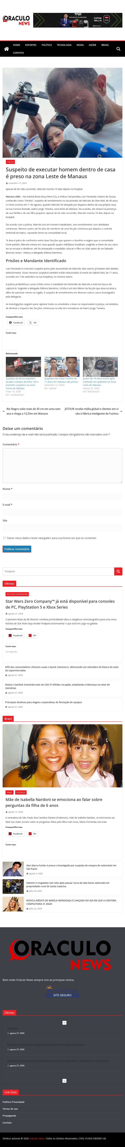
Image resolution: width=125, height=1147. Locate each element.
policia (10, 162)
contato (18, 52)
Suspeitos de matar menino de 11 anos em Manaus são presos (61, 380)
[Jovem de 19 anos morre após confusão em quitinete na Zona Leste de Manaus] (100, 367)
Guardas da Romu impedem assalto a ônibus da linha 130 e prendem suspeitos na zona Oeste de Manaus (22, 383)
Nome (7, 489)
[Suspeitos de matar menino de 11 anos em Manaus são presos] (61, 367)
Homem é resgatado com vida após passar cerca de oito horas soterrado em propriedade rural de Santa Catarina (67, 884)
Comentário (11, 444)
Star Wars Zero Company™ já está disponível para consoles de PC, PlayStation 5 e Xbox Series (60, 604)
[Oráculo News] (6, 49)
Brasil (105, 44)
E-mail (7, 504)
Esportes (30, 44)
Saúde (92, 44)
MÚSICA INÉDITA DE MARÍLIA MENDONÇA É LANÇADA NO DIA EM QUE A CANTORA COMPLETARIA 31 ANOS (71, 902)
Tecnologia (64, 44)
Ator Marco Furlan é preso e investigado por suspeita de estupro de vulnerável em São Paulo (71, 867)
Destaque (20, 792)
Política (47, 44)
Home (16, 44)
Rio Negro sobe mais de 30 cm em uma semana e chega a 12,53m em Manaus (33, 411)
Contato (7, 1122)
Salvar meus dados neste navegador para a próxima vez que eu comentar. (52, 538)
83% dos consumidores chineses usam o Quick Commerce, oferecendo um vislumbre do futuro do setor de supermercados (62, 668)
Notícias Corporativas (17, 594)
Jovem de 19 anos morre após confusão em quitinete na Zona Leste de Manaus (99, 382)
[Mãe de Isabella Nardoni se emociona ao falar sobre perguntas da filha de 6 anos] (62, 755)
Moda (80, 44)
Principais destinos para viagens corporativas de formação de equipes (43, 702)
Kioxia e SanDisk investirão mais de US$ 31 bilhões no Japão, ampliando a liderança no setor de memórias (57, 686)
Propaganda (9, 1115)
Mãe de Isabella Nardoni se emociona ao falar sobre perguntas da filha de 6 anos (54, 802)
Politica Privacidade (13, 1101)
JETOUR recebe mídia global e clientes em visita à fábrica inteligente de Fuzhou (91, 411)
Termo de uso (10, 1108)
